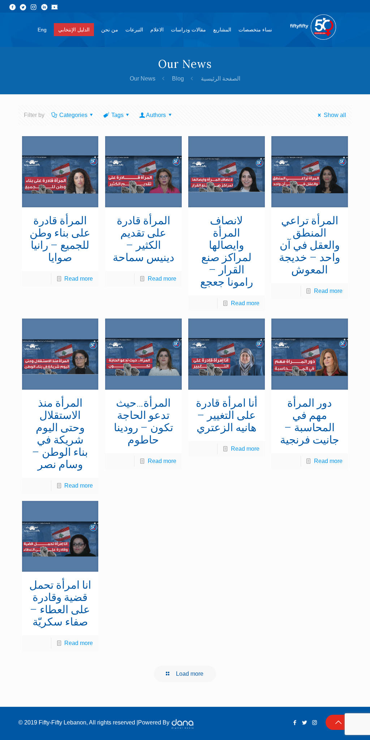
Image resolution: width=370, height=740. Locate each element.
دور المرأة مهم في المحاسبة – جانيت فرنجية (309, 421)
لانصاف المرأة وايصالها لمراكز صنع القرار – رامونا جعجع (226, 251)
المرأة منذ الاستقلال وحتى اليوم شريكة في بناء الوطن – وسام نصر (60, 434)
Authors (156, 115)
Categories (73, 115)
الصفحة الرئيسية (220, 78)
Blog (178, 78)
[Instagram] (314, 722)
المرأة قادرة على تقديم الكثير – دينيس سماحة (143, 239)
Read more (78, 279)
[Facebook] (295, 722)
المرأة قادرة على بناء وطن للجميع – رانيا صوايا (60, 239)
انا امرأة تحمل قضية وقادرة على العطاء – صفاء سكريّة (60, 603)
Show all (335, 115)
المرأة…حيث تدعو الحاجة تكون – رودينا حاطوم (143, 421)
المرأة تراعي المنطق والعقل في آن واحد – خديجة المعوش (309, 245)
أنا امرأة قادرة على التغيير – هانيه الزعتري (226, 415)
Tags (117, 115)
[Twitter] (305, 722)
